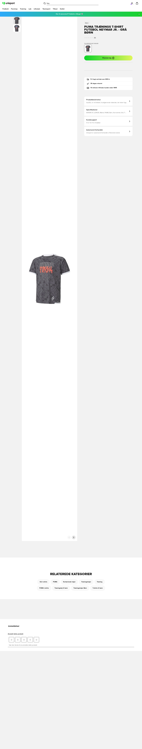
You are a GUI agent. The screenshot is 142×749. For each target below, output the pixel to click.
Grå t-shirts (43, 582)
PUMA (55, 582)
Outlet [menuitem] (62, 9)
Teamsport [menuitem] (46, 9)
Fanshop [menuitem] (14, 9)
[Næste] (74, 537)
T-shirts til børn (98, 588)
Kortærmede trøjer (69, 582)
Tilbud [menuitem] (55, 9)
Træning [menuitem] (23, 9)
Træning (99, 582)
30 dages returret (96, 83)
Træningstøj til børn (61, 588)
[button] (17, 28)
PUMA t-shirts (44, 588)
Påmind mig (106, 58)
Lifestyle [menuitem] (37, 9)
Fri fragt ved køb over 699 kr (100, 79)
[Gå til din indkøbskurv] (137, 3)
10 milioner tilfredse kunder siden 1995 (103, 87)
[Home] (8, 3)
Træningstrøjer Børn (80, 588)
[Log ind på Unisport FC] (132, 3)
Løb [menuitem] (30, 9)
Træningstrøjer (86, 582)
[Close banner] (139, 14)
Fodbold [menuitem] (5, 9)
